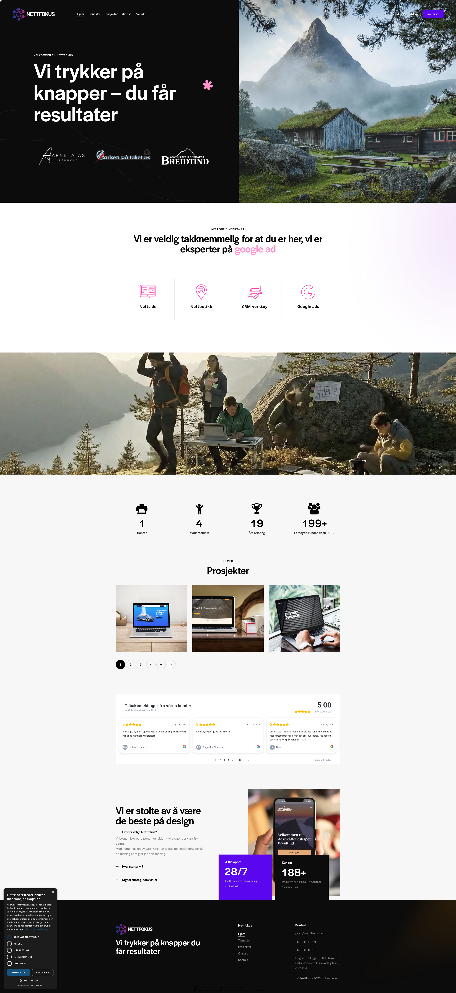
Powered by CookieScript (30, 985)
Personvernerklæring (37, 929)
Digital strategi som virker (139, 880)
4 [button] (151, 664)
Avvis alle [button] (42, 972)
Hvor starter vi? (132, 867)
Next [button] (161, 664)
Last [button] (171, 664)
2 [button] (130, 664)
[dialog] (30, 938)
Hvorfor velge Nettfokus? (139, 832)
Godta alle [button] (18, 972)
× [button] (53, 892)
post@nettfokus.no (309, 933)
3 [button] (141, 664)
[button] (160, 831)
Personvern (332, 978)
